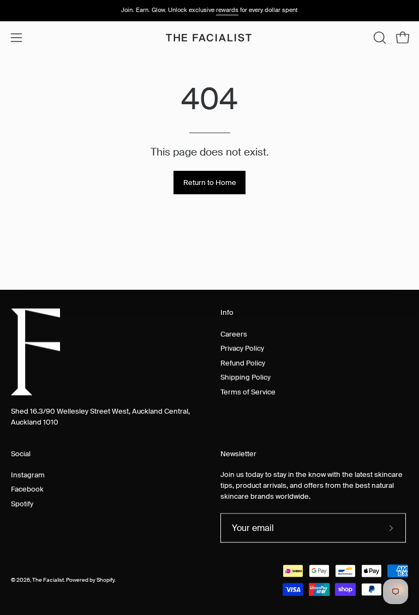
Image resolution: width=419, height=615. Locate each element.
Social (21, 454)
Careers (233, 333)
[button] (378, 37)
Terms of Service (248, 391)
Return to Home (209, 182)
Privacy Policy (242, 348)
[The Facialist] (209, 37)
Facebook (27, 489)
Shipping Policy (245, 376)
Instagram (28, 474)
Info (227, 312)
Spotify (22, 503)
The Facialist (48, 580)
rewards (227, 10)
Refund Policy (242, 362)
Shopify (106, 580)
